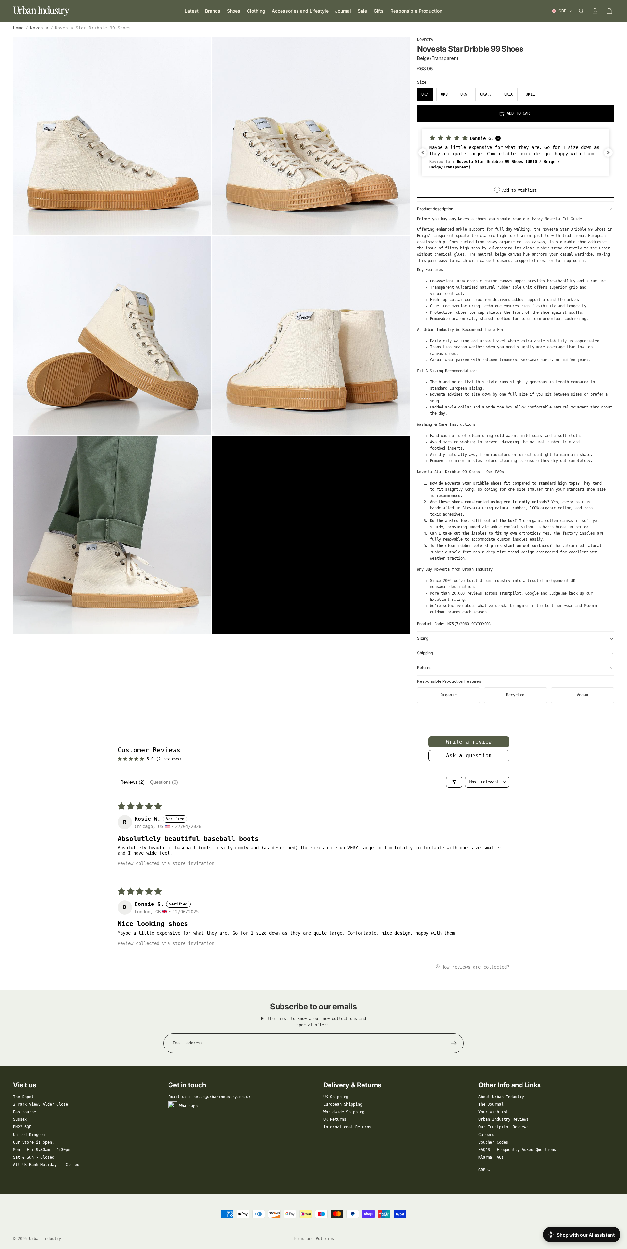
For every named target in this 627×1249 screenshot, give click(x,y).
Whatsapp (188, 1105)
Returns (424, 667)
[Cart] (609, 11)
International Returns (347, 1127)
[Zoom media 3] (112, 335)
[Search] (581, 11)
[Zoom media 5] (112, 535)
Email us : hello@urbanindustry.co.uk (209, 1097)
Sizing (422, 638)
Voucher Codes (493, 1142)
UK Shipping (335, 1097)
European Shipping (342, 1104)
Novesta (39, 27)
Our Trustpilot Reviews (503, 1127)
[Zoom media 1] (112, 136)
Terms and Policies (313, 1238)
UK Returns (334, 1119)
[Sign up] (454, 1043)
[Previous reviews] (422, 152)
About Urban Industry (501, 1097)
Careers (486, 1134)
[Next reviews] (608, 152)
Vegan (582, 695)
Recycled (515, 695)
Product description (435, 208)
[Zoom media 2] (311, 136)
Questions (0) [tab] (164, 782)
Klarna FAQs (491, 1157)
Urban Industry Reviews (503, 1119)
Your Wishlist (493, 1112)
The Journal (491, 1104)
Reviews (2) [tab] (132, 782)
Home (18, 27)
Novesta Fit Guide (563, 219)
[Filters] (454, 782)
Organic (449, 695)
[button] (515, 152)
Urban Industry (45, 1238)
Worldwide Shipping (343, 1112)
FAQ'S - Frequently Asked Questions (517, 1149)
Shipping (425, 652)
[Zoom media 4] (311, 335)
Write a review (469, 742)
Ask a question (469, 755)
